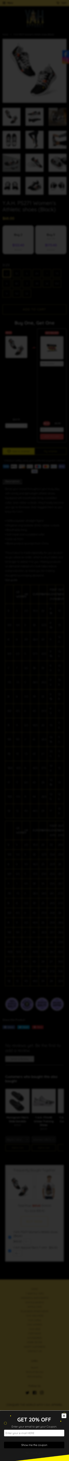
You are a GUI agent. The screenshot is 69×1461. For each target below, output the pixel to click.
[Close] (64, 1415)
